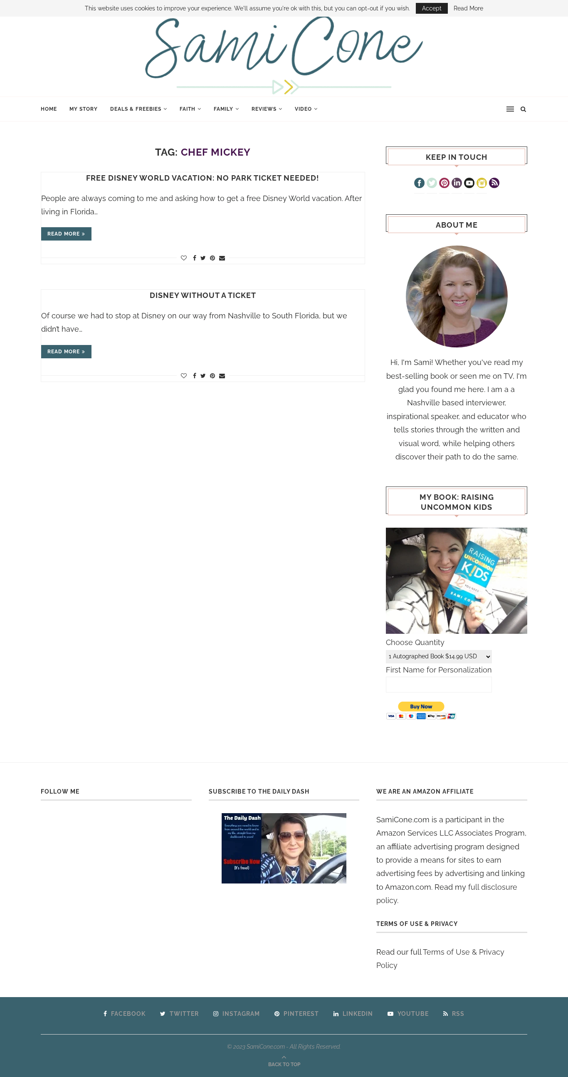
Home (49, 109)
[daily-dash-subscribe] (284, 848)
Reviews (264, 109)
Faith (187, 109)
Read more (63, 234)
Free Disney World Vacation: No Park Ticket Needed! (202, 178)
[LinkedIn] (457, 184)
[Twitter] (432, 184)
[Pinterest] (444, 184)
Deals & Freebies (135, 109)
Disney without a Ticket (203, 295)
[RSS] (494, 184)
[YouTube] (469, 184)
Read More (468, 8)
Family (223, 109)
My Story (83, 109)
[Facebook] (419, 184)
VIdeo (303, 109)
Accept (432, 8)
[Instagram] (482, 184)
